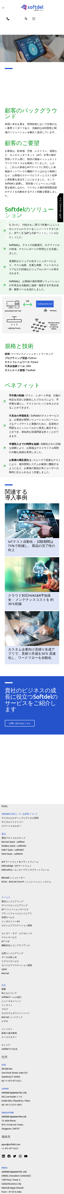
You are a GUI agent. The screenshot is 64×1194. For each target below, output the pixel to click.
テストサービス (9, 937)
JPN (14, 18)
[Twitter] (14, 1156)
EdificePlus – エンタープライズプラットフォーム (25, 870)
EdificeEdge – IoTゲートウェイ (16, 866)
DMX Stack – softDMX (12, 854)
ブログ (5, 1009)
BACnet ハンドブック (12, 1017)
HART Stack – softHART (13, 850)
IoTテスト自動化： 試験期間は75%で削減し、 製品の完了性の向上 (31, 546)
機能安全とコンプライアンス (16, 945)
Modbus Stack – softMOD (14, 846)
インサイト (7, 1005)
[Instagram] (20, 1156)
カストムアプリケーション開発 (17, 925)
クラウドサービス (10, 961)
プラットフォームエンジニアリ (17, 913)
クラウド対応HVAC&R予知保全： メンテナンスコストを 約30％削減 (31, 600)
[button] (31, 18)
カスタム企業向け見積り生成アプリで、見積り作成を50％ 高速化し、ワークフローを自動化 (32, 653)
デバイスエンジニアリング (15, 905)
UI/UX (4, 969)
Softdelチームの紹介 (12, 997)
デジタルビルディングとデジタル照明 (20, 818)
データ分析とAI (9, 957)
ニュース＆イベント (11, 1001)
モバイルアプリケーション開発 (17, 965)
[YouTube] (26, 1156)
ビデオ (5, 1021)
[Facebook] (9, 1156)
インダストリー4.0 (11, 921)
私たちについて (9, 993)
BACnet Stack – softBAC (13, 842)
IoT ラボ (5, 941)
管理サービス (8, 917)
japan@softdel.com (11, 1144)
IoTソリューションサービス (15, 909)
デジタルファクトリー (12, 822)
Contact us (6, 18)
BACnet (5, 973)
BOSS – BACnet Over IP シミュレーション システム (26, 881)
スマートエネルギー (11, 826)
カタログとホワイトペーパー (16, 1013)
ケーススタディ (9, 1037)
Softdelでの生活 (9, 1049)
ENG (22, 18)
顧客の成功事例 (9, 1033)
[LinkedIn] (3, 1156)
